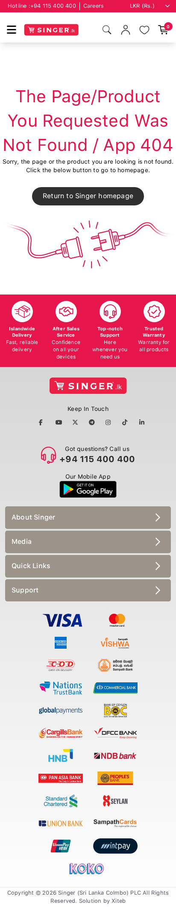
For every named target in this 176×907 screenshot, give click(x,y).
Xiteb (118, 901)
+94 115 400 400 (53, 6)
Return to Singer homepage (88, 196)
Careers (93, 6)
